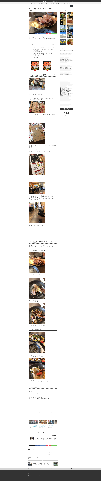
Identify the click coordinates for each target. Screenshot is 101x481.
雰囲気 (32, 468)
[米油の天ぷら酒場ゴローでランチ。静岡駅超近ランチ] (43, 422)
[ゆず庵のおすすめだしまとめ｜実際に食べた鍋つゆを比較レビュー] (63, 21)
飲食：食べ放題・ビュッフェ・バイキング (68, 74)
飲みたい (57, 3)
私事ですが (68, 3)
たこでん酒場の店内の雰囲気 (38, 51)
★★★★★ (61, 53)
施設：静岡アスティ (70, 66)
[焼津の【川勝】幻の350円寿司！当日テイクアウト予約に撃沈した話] (70, 35)
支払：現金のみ (70, 93)
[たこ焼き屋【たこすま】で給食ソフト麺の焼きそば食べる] (33, 422)
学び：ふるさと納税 (68, 59)
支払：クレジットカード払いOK (64, 93)
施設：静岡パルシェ (62, 67)
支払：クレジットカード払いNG (64, 92)
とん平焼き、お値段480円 (37, 55)
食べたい (47, 3)
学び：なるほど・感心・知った (63, 59)
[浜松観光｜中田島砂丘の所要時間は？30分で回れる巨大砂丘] (63, 35)
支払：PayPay (68, 91)
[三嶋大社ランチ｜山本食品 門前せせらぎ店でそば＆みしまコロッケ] (63, 15)
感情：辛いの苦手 (63, 91)
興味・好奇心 (63, 3)
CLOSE (53, 44)
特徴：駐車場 (70, 68)
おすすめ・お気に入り (41, 3)
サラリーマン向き (35, 468)
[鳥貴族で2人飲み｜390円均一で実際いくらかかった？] (70, 15)
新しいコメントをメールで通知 (33, 457)
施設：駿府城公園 (66, 67)
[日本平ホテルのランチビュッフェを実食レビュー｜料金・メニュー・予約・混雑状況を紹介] (63, 28)
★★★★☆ (64, 53)
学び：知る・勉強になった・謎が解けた (68, 60)
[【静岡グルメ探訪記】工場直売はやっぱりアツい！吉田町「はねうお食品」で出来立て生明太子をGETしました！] (70, 21)
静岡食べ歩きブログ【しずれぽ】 (50, 1)
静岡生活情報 (52, 3)
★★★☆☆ (67, 53)
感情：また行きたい (62, 61)
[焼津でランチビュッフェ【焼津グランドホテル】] (70, 28)
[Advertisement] (43, 233)
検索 (71, 6)
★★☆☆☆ (70, 53)
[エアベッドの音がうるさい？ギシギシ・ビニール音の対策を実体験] (63, 42)
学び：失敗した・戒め (62, 60)
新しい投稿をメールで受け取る (33, 458)
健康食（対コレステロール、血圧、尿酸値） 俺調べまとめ (34, 476)
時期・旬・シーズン (62, 68)
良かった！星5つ (33, 3)
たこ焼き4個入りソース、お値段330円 (39, 54)
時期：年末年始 (66, 68)
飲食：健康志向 (61, 74)
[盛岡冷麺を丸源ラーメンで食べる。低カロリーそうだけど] (70, 42)
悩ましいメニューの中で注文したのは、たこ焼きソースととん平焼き (43, 53)
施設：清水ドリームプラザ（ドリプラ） (63, 66)
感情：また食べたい (66, 61)
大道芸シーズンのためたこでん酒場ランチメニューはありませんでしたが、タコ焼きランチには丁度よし (44, 47)
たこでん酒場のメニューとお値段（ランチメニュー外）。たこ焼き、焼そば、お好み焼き (44, 50)
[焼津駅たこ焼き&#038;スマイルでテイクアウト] (52, 422)
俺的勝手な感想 (36, 57)
